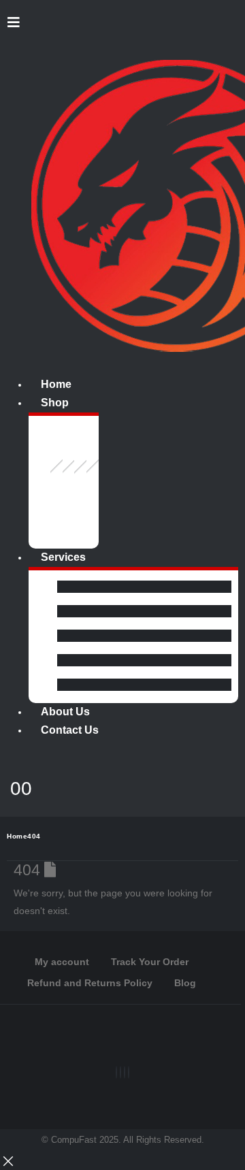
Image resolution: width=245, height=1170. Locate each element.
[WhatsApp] (128, 1072)
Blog (185, 982)
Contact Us (70, 730)
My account (62, 961)
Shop (55, 402)
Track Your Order (150, 961)
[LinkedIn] (124, 1072)
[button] (13, 22)
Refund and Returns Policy (89, 982)
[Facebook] (116, 1072)
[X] (120, 1072)
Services (63, 557)
